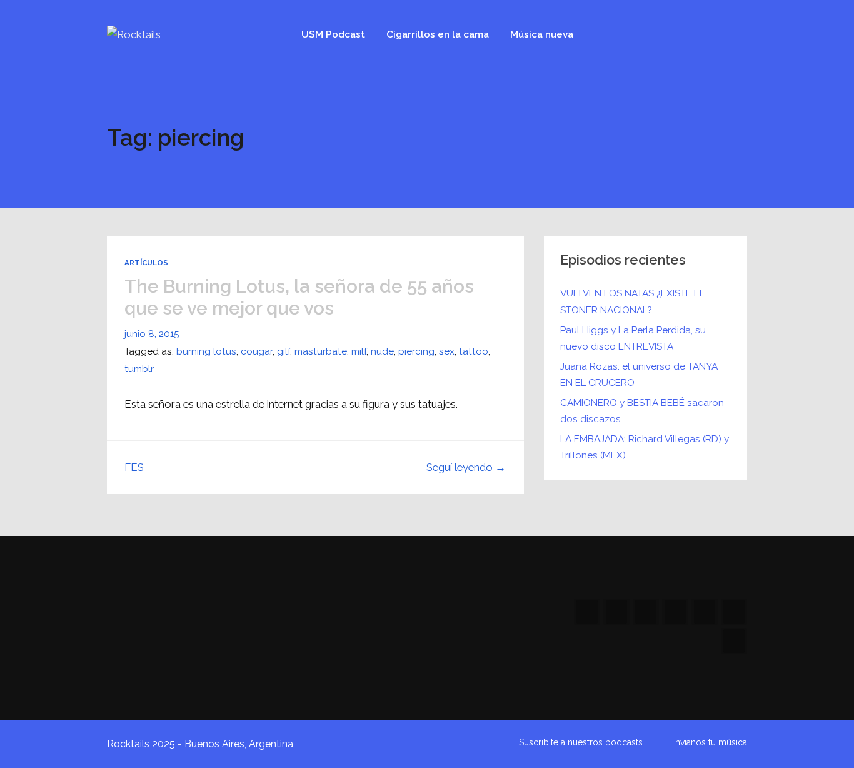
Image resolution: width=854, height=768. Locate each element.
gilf (283, 351)
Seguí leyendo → (466, 467)
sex (447, 351)
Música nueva (541, 34)
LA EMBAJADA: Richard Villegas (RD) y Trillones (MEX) (644, 447)
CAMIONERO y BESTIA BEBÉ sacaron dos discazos (642, 411)
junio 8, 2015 (151, 334)
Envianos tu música (708, 742)
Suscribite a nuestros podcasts (581, 742)
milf (358, 351)
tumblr (139, 369)
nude (382, 351)
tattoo (473, 351)
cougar (257, 351)
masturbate (320, 351)
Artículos (146, 262)
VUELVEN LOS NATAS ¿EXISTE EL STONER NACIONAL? (632, 301)
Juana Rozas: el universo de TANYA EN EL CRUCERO (639, 374)
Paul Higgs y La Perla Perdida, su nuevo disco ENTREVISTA (633, 338)
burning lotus (206, 351)
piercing (416, 351)
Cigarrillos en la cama (437, 34)
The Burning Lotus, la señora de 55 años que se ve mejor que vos (299, 297)
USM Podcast (333, 34)
